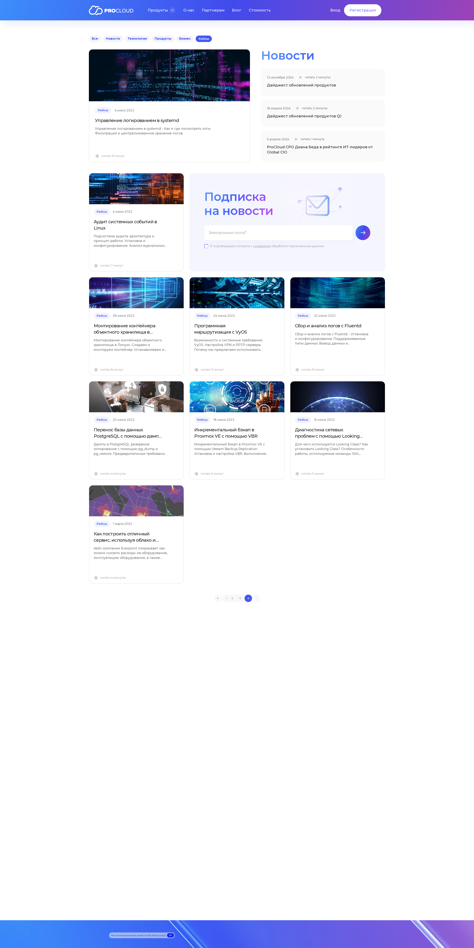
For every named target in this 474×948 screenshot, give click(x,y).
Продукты (163, 38)
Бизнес (185, 38)
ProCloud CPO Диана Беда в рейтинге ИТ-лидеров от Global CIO (320, 149)
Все (95, 38)
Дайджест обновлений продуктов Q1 (304, 116)
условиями (262, 246)
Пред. (217, 598)
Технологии (137, 38)
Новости (113, 38)
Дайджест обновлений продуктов (301, 85)
